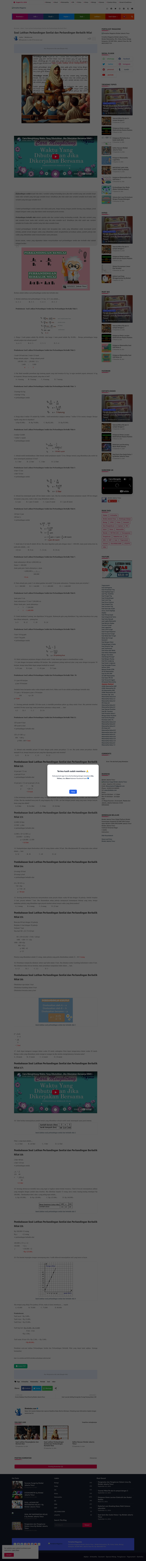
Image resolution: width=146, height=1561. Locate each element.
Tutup (73, 792)
